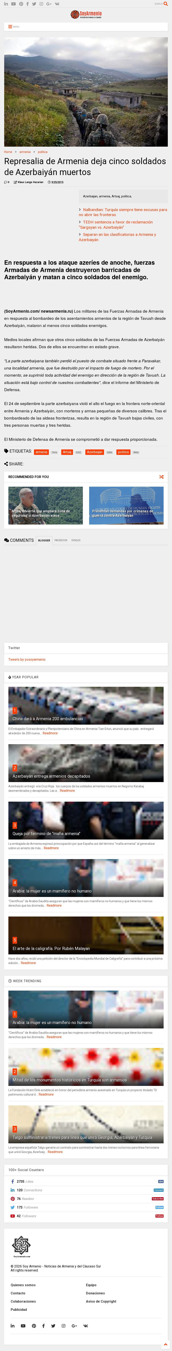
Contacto (18, 1293)
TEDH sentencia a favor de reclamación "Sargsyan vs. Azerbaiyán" (116, 225)
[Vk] (57, 4)
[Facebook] (27, 4)
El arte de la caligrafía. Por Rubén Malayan (51, 948)
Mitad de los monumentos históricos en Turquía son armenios (70, 1080)
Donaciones (95, 1293)
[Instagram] (41, 4)
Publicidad (19, 1310)
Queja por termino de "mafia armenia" (46, 833)
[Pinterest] (21, 4)
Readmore (50, 733)
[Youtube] (13, 4)
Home (8, 152)
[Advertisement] (35, 216)
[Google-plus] (49, 4)
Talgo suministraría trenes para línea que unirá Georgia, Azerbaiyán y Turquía (82, 1137)
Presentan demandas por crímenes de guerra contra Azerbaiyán (122, 513)
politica (42, 152)
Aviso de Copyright (101, 1301)
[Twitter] (34, 4)
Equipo (91, 1285)
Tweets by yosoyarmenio (27, 660)
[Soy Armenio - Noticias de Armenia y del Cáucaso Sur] (86, 17)
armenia (25, 152)
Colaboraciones (23, 1301)
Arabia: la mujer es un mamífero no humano (52, 891)
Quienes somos (23, 1285)
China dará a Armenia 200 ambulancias (48, 718)
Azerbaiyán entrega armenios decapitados (51, 776)
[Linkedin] (6, 4)
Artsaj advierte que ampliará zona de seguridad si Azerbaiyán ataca (41, 513)
